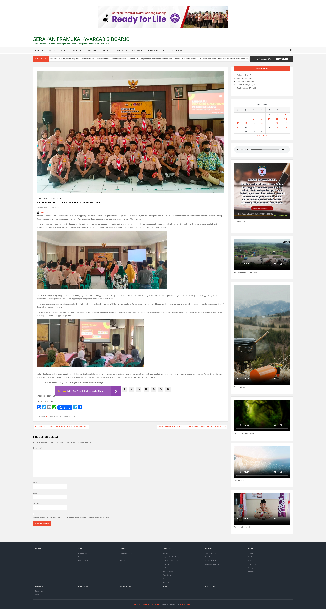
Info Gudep (41, 416)
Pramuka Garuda (54, 416)
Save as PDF (45, 212)
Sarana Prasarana (212, 560)
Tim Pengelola (210, 553)
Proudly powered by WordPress (147, 604)
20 (238, 127)
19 (285, 123)
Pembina (251, 557)
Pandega (251, 571)
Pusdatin (166, 579)
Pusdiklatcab (168, 571)
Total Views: (242, 85)
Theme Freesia (185, 604)
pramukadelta (42, 207)
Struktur (166, 553)
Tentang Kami (152, 50)
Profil (50, 50)
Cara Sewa (209, 557)
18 (277, 123)
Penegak (251, 568)
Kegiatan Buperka (212, 564)
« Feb (259, 135)
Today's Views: (243, 78)
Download (119, 50)
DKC (165, 568)
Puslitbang (167, 575)
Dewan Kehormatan (171, 560)
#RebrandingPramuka (46, 198)
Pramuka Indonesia (127, 557)
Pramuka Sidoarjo (70, 416)
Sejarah (62, 50)
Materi (105, 50)
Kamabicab (82, 553)
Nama (36, 482)
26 (285, 127)
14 (246, 123)
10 (269, 119)
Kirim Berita (136, 50)
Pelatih (250, 553)
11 (277, 119)
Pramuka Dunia (126, 560)
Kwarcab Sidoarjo (127, 553)
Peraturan (39, 591)
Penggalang (252, 564)
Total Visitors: (243, 88)
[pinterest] (153, 389)
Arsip (165, 50)
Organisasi (77, 50)
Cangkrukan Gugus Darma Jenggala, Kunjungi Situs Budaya (62, 426)
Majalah (38, 595)
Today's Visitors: (244, 81)
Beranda (39, 50)
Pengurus (166, 564)
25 (277, 127)
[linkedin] (138, 389)
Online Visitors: (243, 75)
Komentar (37, 448)
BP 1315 (166, 582)
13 (238, 123)
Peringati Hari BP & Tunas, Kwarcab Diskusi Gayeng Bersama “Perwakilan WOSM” (190, 426)
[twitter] (131, 389)
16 (261, 123)
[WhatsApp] (160, 389)
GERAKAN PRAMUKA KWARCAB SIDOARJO (81, 39)
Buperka (92, 50)
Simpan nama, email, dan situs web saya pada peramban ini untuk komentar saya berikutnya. (71, 517)
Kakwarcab (82, 557)
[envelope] (146, 389)
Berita (59, 198)
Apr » (265, 135)
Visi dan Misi (83, 560)
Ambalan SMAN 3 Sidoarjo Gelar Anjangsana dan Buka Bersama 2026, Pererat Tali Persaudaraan (102, 59)
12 (285, 119)
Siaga (250, 560)
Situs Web (37, 503)
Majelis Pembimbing (171, 557)
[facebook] (124, 389)
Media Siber (176, 50)
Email (35, 493)
